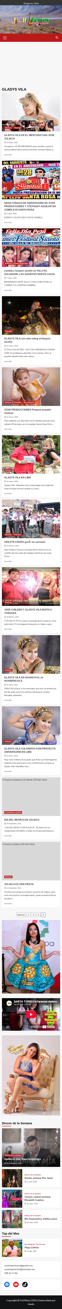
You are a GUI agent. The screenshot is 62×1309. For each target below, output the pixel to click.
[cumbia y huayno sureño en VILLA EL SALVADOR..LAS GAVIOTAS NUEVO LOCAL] (31, 247)
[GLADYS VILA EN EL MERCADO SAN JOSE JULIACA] (31, 112)
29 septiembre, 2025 (14, 1163)
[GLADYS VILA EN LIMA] (31, 454)
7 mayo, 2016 (12, 278)
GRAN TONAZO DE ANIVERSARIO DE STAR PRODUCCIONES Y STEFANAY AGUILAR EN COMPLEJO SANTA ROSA (30, 206)
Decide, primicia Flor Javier (39, 1178)
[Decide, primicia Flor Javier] (12, 1178)
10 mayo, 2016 (12, 142)
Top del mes (40, 1244)
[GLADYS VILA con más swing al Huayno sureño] (31, 315)
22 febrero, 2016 (13, 546)
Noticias (8, 128)
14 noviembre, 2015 (14, 888)
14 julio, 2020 (31, 1251)
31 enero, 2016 (12, 685)
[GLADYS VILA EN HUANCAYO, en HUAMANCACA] (31, 654)
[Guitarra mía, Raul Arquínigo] (31, 1147)
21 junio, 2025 (32, 1182)
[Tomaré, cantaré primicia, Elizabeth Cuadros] (12, 1199)
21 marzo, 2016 (12, 346)
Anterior (21, 915)
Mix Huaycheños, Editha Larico (41, 1219)
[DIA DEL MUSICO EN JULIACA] (31, 796)
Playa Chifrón (32, 1247)
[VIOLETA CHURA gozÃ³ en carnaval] (31, 519)
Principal (17, 128)
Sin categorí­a (29, 402)
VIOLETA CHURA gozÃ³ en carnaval (24, 542)
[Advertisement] (31, 62)
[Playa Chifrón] (12, 1248)
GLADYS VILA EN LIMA (17, 477)
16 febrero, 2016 (13, 617)
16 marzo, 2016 (12, 481)
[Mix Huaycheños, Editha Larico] (12, 1219)
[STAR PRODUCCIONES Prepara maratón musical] (31, 386)
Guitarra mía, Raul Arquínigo (22, 1159)
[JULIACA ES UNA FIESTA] (31, 861)
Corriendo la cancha (13, 812)
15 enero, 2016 (12, 756)
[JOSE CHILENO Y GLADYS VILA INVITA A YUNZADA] (31, 586)
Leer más (8, 154)
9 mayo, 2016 (12, 213)
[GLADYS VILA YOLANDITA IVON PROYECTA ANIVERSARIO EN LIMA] (31, 725)
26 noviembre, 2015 (14, 823)
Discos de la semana (13, 1155)
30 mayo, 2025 (32, 1204)
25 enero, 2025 (32, 1222)
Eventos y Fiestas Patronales (16, 196)
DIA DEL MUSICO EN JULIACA (21, 820)
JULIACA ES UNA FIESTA (19, 884)
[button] (5, 37)
